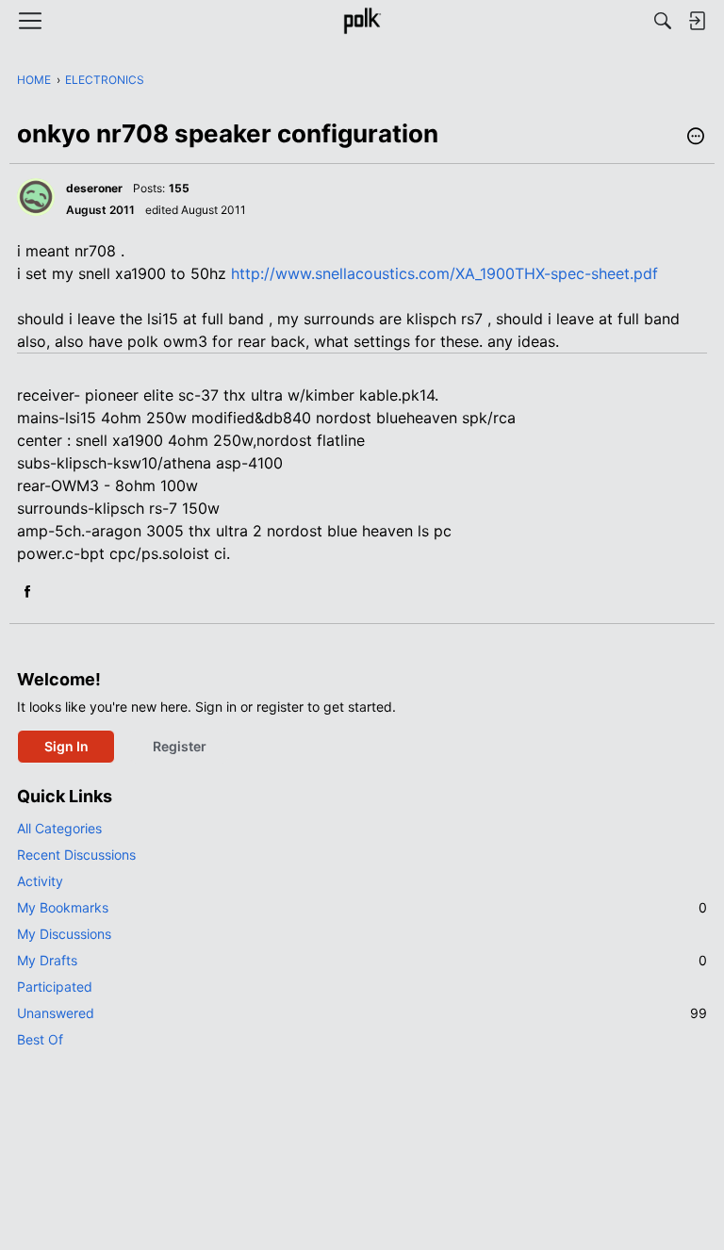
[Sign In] (697, 20)
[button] (695, 137)
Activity (40, 881)
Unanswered (362, 1013)
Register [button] (179, 746)
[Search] (663, 20)
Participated (54, 987)
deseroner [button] (94, 188)
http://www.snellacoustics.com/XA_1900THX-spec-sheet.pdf (444, 273)
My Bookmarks (362, 907)
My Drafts (362, 960)
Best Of (40, 1039)
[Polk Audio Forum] (361, 20)
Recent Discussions (76, 855)
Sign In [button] (66, 746)
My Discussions (64, 934)
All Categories (59, 828)
